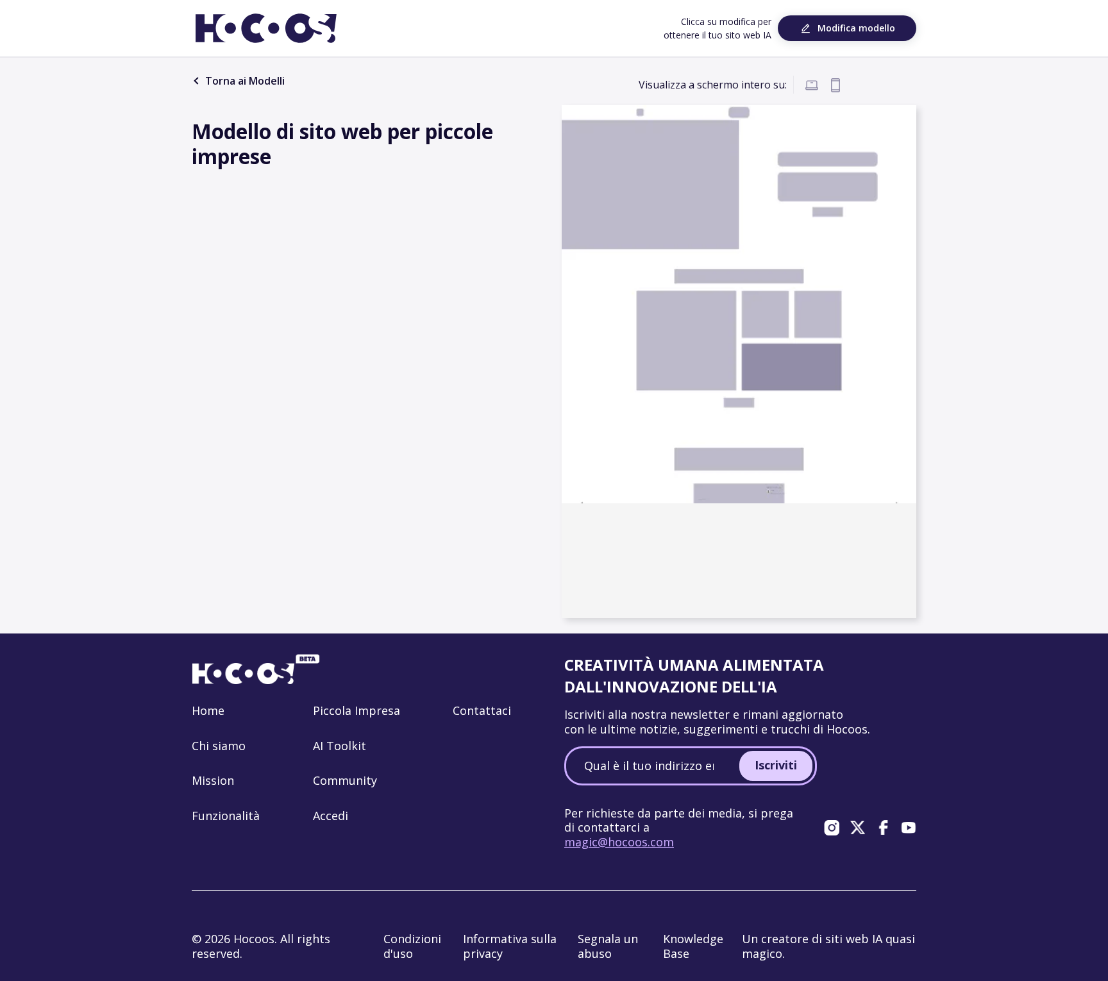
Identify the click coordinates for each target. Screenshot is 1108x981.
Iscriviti (776, 765)
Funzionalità (226, 815)
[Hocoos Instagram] (831, 827)
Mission (213, 780)
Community (345, 780)
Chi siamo (219, 745)
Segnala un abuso (608, 946)
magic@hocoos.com (619, 842)
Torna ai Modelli (244, 81)
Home (208, 710)
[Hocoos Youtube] (908, 827)
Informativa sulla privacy (510, 946)
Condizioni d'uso (412, 946)
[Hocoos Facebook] (883, 827)
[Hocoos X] (857, 827)
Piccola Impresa (356, 710)
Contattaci (482, 710)
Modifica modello (856, 28)
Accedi (330, 815)
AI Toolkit (339, 745)
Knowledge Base (693, 946)
